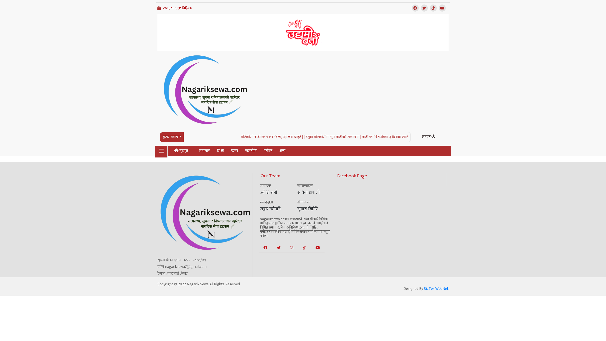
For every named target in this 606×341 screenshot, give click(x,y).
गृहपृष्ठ (183, 151)
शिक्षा (220, 151)
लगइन (427, 137)
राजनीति (251, 151)
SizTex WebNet (436, 289)
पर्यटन (268, 151)
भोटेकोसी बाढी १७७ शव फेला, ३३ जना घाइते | (265, 137)
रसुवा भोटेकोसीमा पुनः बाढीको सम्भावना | (326, 137)
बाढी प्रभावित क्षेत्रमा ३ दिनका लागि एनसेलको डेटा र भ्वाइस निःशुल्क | (401, 137)
